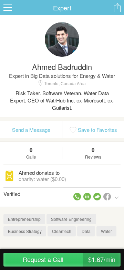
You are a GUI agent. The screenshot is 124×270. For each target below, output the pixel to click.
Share (117, 7)
